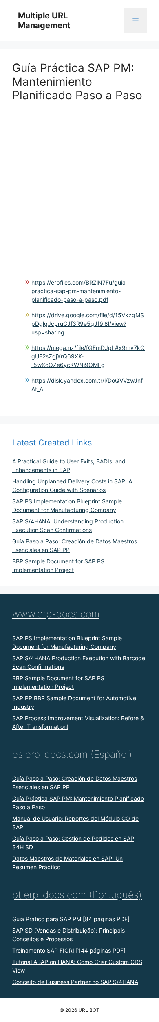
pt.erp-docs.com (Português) (77, 895)
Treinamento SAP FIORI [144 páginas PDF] (69, 950)
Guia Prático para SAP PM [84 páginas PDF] (71, 918)
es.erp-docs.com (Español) (72, 754)
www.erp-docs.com (55, 614)
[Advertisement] (79, 182)
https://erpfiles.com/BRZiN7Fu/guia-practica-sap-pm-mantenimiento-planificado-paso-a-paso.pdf (79, 291)
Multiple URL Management (44, 20)
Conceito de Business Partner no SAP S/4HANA (75, 981)
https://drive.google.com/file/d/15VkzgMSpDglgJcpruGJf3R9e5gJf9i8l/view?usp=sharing (87, 324)
